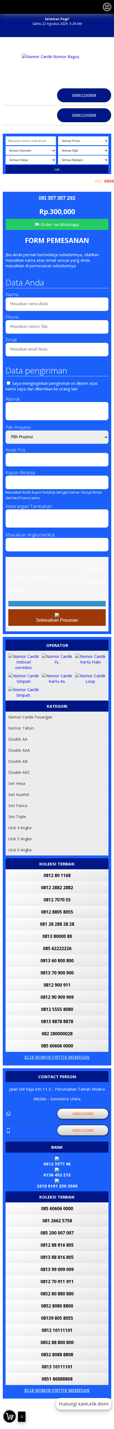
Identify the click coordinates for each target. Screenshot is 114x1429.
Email (11, 339)
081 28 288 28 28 (57, 924)
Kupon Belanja (20, 472)
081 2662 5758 (57, 1221)
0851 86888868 (57, 1379)
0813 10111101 (57, 1367)
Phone (12, 317)
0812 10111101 (57, 1330)
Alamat (13, 399)
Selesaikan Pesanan (57, 620)
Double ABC (19, 772)
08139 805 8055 (57, 1318)
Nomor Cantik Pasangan (30, 717)
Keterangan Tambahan (29, 506)
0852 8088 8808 (57, 1355)
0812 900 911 (57, 985)
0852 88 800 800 (57, 1342)
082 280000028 (57, 1034)
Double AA (17, 739)
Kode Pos (15, 450)
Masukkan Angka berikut (30, 534)
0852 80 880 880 (57, 1294)
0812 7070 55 (57, 900)
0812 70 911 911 (57, 1281)
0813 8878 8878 (57, 1021)
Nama (12, 294)
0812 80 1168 (57, 875)
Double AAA (19, 750)
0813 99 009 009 (57, 1269)
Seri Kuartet (18, 794)
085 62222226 (57, 948)
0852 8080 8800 (57, 1306)
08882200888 (84, 95)
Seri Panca (17, 805)
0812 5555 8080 (57, 1009)
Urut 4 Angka (20, 827)
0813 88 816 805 (57, 1257)
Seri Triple (17, 816)
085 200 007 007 (57, 1233)
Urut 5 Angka (20, 838)
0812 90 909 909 (57, 997)
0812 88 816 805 (57, 1245)
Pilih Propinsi (18, 427)
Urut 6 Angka (20, 849)
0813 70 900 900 (57, 973)
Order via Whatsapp (59, 224)
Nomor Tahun (21, 728)
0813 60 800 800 (57, 961)
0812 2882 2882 (57, 888)
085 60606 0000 (57, 1046)
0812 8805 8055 (57, 912)
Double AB (18, 761)
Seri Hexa (16, 783)
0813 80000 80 (57, 936)
